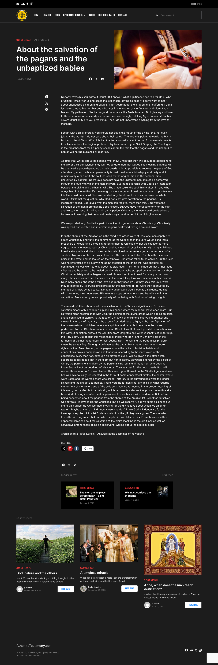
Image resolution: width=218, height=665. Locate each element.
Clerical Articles (23, 40)
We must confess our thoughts (138, 494)
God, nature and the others (36, 573)
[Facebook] (17, 4)
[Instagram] (31, 4)
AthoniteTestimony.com (34, 646)
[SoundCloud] (23, 4)
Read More (65, 589)
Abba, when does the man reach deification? (168, 587)
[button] (196, 4)
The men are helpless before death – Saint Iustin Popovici (93, 495)
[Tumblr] (27, 4)
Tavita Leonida (94, 587)
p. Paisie (28, 587)
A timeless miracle (94, 573)
